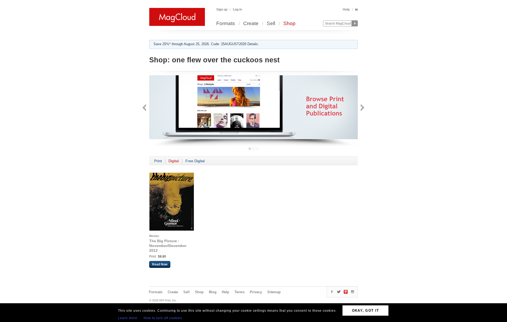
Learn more (127, 318)
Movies (154, 235)
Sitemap (274, 292)
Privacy (256, 292)
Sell (271, 23)
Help (346, 9)
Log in (237, 9)
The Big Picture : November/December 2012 (167, 246)
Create (251, 23)
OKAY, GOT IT (365, 310)
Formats (225, 23)
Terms (239, 292)
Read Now (159, 264)
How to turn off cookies (163, 318)
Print (158, 161)
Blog (213, 292)
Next (361, 108)
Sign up (221, 9)
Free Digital (195, 161)
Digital (173, 161)
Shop (289, 23)
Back (144, 108)
